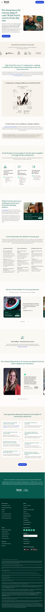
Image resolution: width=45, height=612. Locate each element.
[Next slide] (28, 322)
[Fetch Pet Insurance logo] (6, 2)
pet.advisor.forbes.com (39, 592)
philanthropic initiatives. (22, 346)
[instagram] (27, 530)
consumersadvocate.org (33, 593)
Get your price (40, 2)
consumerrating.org (4, 595)
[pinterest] (29, 530)
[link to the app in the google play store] (34, 549)
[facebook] (24, 530)
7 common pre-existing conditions (16, 74)
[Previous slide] (16, 322)
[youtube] (31, 530)
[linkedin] (34, 530)
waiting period (5, 210)
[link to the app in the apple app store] (26, 549)
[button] (2, 2)
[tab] (21, 321)
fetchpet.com (8, 587)
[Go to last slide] (16, 399)
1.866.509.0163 (26, 543)
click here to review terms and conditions (20, 607)
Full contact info (26, 541)
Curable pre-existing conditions (10, 126)
